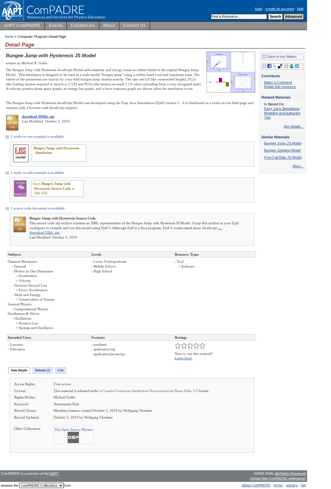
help (300, 9)
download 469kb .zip (38, 116)
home (9, 36)
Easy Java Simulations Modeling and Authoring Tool (282, 113)
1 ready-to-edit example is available (37, 173)
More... (298, 166)
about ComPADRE (256, 485)
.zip (12, 127)
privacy (292, 485)
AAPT (54, 473)
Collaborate (83, 25)
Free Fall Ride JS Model (283, 157)
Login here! (183, 358)
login (258, 9)
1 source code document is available (37, 208)
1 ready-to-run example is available (37, 136)
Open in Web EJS (54, 188)
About (109, 25)
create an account (279, 9)
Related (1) (42, 370)
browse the (9, 485)
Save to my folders (282, 56)
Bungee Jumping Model (282, 150)
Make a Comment (278, 82)
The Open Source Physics (74, 429)
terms (278, 485)
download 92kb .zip (44, 232)
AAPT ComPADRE (22, 25)
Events (56, 25)
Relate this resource (280, 87)
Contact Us (134, 25)
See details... (293, 126)
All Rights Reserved (290, 473)
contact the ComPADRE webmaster (278, 478)
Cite (60, 370)
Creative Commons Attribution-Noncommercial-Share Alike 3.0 (150, 391)
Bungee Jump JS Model (282, 143)
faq (303, 485)
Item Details (19, 370)
